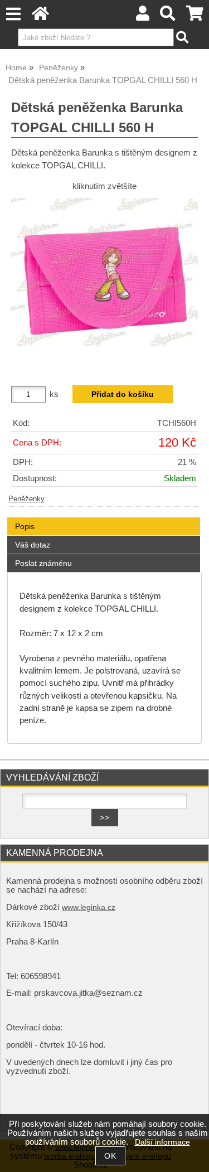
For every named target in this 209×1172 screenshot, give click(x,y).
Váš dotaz (32, 544)
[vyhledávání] (168, 16)
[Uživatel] (142, 16)
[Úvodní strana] (40, 16)
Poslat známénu (43, 563)
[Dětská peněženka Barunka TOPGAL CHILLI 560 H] (104, 284)
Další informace (162, 1142)
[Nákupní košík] (195, 16)
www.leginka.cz (88, 907)
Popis (25, 526)
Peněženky (26, 499)
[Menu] (13, 14)
